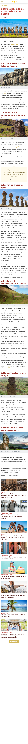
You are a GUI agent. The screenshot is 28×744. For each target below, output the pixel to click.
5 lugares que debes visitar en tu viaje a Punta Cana (13, 615)
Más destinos (4, 613)
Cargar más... (14, 641)
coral (4, 466)
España (3, 492)
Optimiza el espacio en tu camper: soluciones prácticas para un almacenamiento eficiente (12, 635)
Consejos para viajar (6, 513)
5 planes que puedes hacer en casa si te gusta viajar (13, 577)
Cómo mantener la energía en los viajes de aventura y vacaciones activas (12, 516)
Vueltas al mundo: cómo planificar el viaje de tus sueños (13, 596)
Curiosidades (4, 5)
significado (18, 147)
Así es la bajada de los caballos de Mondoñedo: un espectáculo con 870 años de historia (13, 495)
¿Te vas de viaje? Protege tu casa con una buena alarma (13, 558)
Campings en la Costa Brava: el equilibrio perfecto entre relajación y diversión (13, 537)
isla (5, 93)
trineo (9, 366)
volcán (17, 313)
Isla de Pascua (15, 44)
